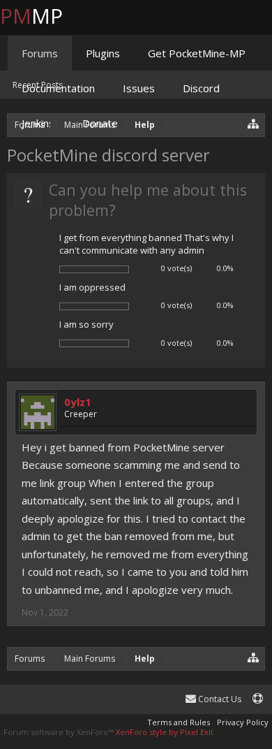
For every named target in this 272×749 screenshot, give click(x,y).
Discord (201, 88)
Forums (40, 53)
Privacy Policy (243, 722)
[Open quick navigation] (253, 657)
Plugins (103, 53)
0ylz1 (77, 402)
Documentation (58, 88)
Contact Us (218, 699)
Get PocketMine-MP (196, 53)
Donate (100, 123)
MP (42, 15)
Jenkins (38, 123)
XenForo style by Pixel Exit (164, 732)
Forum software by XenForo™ (59, 732)
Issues (139, 88)
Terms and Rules (178, 722)
